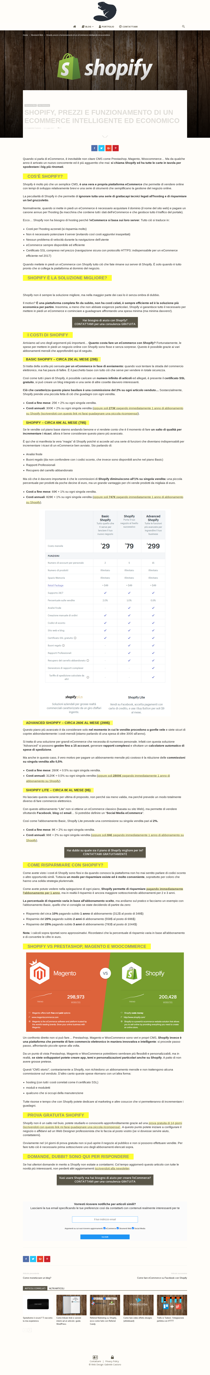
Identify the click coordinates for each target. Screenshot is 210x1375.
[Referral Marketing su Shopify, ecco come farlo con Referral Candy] (105, 1305)
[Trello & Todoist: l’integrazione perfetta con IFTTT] (172, 1305)
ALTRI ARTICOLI (56, 1288)
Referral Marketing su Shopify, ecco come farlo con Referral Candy (103, 1321)
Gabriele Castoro (34, 128)
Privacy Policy (112, 1361)
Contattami (130, 26)
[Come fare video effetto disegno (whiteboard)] (138, 1305)
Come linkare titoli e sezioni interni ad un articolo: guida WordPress (68, 1321)
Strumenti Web (37, 35)
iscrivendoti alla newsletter (112, 1168)
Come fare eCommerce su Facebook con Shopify (162, 1278)
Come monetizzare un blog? (37, 1278)
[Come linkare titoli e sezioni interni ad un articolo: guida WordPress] (71, 1305)
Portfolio (108, 26)
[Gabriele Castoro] (105, 11)
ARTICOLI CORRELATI (35, 1288)
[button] (183, 26)
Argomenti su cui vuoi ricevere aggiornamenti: (84, 1228)
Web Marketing (43, 105)
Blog (88, 26)
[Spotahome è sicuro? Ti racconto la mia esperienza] (38, 1305)
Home (25, 35)
